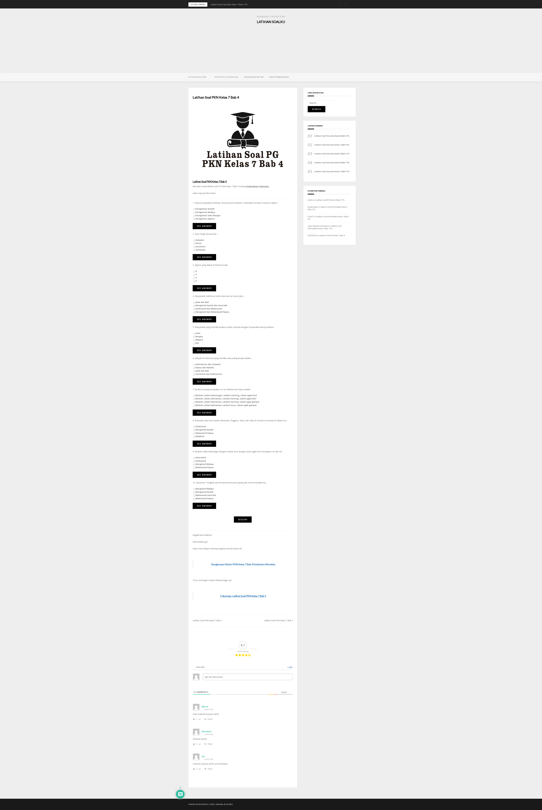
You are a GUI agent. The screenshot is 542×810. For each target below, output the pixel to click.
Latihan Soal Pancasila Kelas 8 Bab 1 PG (331, 162)
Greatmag (219, 804)
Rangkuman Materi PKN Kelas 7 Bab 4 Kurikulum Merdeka (243, 564)
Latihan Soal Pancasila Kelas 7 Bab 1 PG (331, 171)
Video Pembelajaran (279, 77)
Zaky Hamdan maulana (318, 226)
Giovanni (207, 731)
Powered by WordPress (198, 804)
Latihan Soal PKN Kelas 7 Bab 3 (207, 620)
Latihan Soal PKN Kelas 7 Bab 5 (278, 620)
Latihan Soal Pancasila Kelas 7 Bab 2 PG (331, 144)
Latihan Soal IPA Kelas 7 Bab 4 (332, 235)
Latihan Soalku (271, 22)
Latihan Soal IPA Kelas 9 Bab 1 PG (330, 200)
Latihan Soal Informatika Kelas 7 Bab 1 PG (324, 227)
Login (289, 667)
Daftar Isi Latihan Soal (226, 77)
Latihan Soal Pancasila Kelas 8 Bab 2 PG (331, 136)
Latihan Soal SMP (197, 77)
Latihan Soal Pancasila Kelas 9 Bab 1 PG (228, 4)
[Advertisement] (271, 46)
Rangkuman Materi (254, 77)
